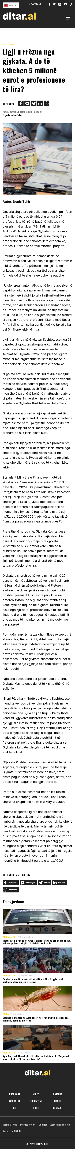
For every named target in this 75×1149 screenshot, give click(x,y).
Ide (15, 1108)
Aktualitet (8, 44)
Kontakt (57, 1108)
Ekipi (36, 1108)
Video (36, 1094)
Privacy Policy (27, 1124)
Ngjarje (57, 1094)
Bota (6, 1014)
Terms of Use (10, 1124)
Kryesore (14, 1094)
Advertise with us (12, 1131)
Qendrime (14, 1101)
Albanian (10, 5)
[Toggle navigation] (69, 18)
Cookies (43, 1124)
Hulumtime (36, 1101)
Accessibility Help (60, 1124)
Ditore (58, 1101)
